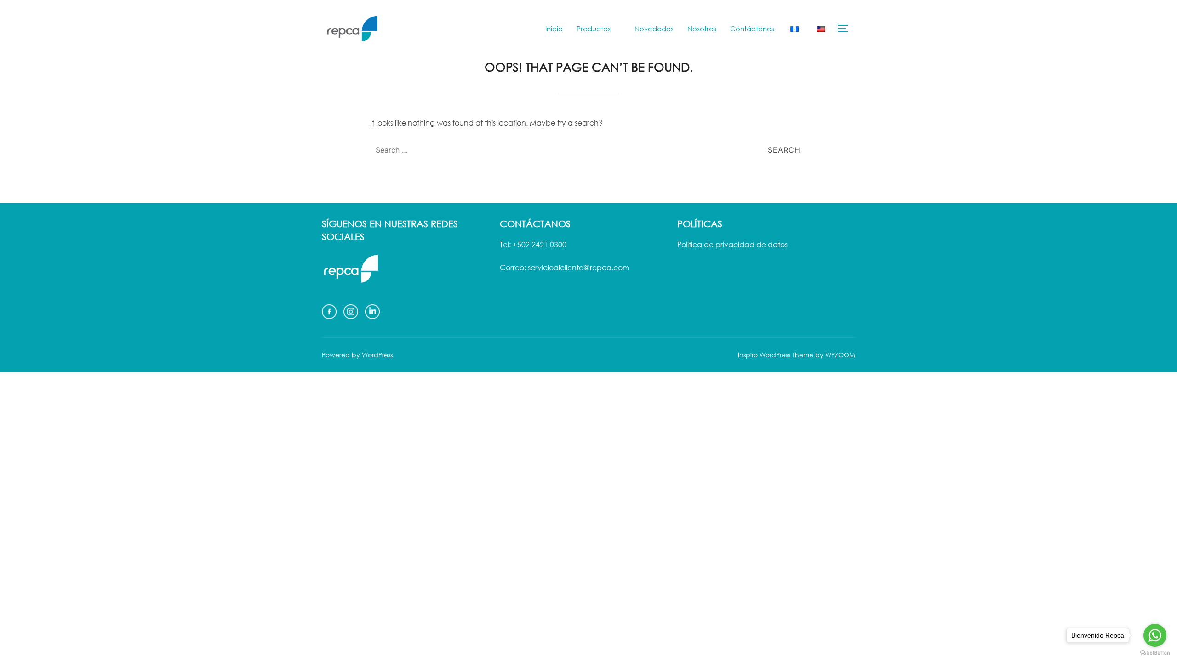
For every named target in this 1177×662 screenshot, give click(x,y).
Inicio (554, 28)
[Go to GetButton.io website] (1155, 653)
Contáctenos (752, 28)
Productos (594, 28)
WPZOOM (840, 355)
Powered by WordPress (357, 355)
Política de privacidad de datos (732, 244)
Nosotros (701, 28)
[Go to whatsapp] (1154, 635)
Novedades (654, 28)
